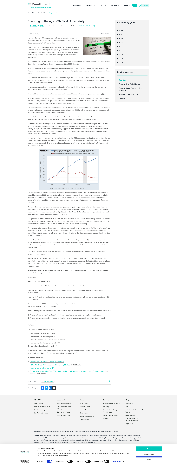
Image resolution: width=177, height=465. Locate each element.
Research (36, 13)
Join (135, 5)
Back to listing (34, 34)
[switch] (70, 461)
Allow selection (149, 454)
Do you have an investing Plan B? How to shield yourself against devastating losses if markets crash (67, 371)
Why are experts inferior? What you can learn (47, 362)
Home (30, 13)
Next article (105, 34)
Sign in (145, 5)
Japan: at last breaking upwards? (42, 368)
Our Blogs (44, 13)
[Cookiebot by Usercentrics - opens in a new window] (24, 461)
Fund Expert (39, 5)
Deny (149, 459)
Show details (117, 461)
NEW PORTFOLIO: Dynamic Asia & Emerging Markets (50, 365)
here (38, 353)
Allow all (149, 449)
